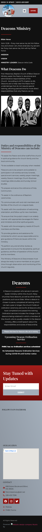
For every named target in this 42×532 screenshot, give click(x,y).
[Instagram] (11, 501)
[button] (24, 10)
